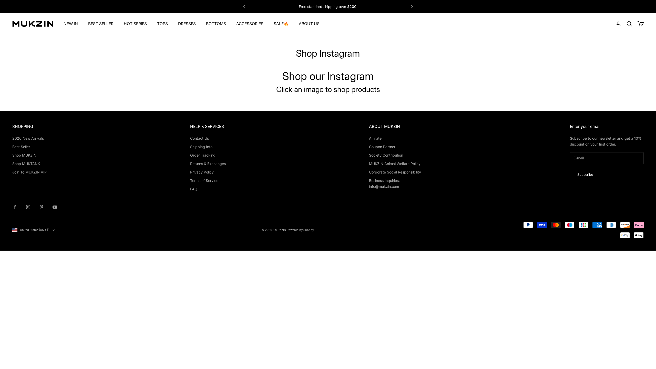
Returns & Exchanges (208, 163)
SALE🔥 (281, 23)
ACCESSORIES (249, 23)
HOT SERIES (135, 23)
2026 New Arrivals (28, 138)
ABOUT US (309, 23)
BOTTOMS (216, 23)
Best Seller (21, 147)
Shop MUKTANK (26, 163)
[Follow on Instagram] (28, 207)
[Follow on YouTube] (54, 207)
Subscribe (585, 174)
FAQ (193, 189)
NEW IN (71, 23)
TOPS (162, 23)
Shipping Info (201, 147)
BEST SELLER (101, 23)
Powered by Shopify (300, 230)
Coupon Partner (382, 147)
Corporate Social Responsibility (395, 172)
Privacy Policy (202, 172)
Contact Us (199, 138)
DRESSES (187, 23)
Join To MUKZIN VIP (29, 172)
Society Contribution (386, 155)
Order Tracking (203, 155)
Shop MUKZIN (24, 155)
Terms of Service (204, 180)
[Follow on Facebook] (14, 207)
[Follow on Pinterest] (41, 207)
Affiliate (375, 138)
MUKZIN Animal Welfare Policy (395, 163)
